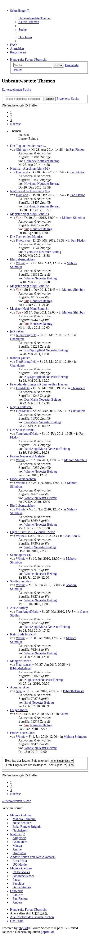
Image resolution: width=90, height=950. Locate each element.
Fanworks (16, 891)
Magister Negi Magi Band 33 (29, 214)
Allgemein (19, 838)
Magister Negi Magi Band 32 (29, 286)
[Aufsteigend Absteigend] (57, 765)
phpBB (23, 928)
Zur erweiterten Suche (16, 89)
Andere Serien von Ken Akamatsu (32, 857)
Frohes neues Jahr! (22, 733)
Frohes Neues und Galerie (27, 456)
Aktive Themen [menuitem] (28, 22)
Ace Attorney (19, 608)
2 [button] (11, 116)
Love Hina (20, 860)
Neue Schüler (22, 823)
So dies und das (20, 581)
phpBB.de (47, 932)
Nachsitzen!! (21, 830)
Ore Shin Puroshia (22, 430)
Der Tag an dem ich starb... (28, 145)
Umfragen (19, 853)
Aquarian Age (19, 687)
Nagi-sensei (23, 664)
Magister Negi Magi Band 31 (29, 308)
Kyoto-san (23, 240)
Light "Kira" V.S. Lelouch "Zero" (32, 532)
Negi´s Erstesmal (21, 407)
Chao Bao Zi (72, 536)
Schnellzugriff (19, 10)
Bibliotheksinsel (20, 668)
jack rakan (17, 331)
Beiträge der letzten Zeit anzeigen (27, 760)
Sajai (19, 691)
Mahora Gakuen (21, 815)
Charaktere (17, 339)
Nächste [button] (15, 124)
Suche (58, 65)
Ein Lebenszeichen (22, 259)
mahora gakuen (20, 358)
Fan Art (18, 895)
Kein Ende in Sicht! (23, 634)
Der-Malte (23, 388)
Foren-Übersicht (35, 909)
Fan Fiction (77, 149)
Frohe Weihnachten (23, 479)
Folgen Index (19, 710)
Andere (17, 902)
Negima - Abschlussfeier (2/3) (30, 191)
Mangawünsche (20, 661)
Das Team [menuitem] (25, 37)
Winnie (20, 263)
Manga (17, 845)
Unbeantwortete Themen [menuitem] (34, 18)
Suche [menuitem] (22, 29)
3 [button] (11, 120)
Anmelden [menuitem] (17, 48)
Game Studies (22, 887)
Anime (63, 714)
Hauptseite (17, 909)
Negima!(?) (17, 834)
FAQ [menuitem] (13, 45)
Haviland (22, 172)
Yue (18, 217)
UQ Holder (20, 864)
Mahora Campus (21, 868)
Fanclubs (18, 883)
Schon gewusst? (20, 555)
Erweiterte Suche (68, 98)
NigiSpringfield (26, 335)
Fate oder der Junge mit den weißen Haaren (39, 384)
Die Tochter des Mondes (26, 236)
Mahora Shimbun (73, 217)
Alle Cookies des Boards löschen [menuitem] (32, 917)
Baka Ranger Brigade (27, 826)
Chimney (22, 149)
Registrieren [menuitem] (18, 52)
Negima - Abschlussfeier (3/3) (30, 168)
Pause (16, 879)
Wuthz (20, 536)
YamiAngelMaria (27, 433)
